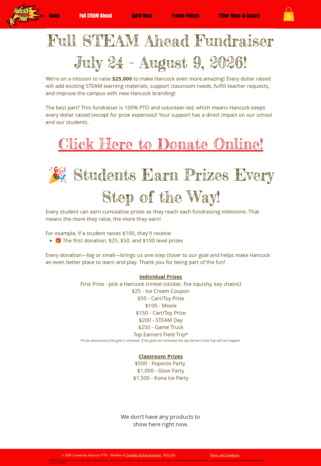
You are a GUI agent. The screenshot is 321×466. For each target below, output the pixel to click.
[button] (288, 14)
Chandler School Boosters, (144, 455)
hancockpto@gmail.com (194, 460)
